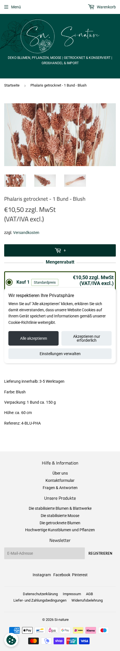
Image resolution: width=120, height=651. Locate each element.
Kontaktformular (60, 480)
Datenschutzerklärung (40, 594)
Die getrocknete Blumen (60, 523)
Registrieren (100, 553)
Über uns (60, 473)
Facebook (61, 575)
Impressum (72, 594)
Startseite (12, 85)
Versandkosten (26, 232)
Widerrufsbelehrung (87, 600)
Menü (16, 7)
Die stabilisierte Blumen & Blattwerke (60, 508)
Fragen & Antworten (60, 487)
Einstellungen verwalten (60, 353)
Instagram (42, 575)
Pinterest (80, 575)
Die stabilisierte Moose (60, 515)
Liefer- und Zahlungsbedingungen (39, 600)
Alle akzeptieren (33, 338)
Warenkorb (106, 7)
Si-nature (61, 620)
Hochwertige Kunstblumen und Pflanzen (60, 530)
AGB (89, 594)
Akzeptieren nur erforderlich (86, 338)
